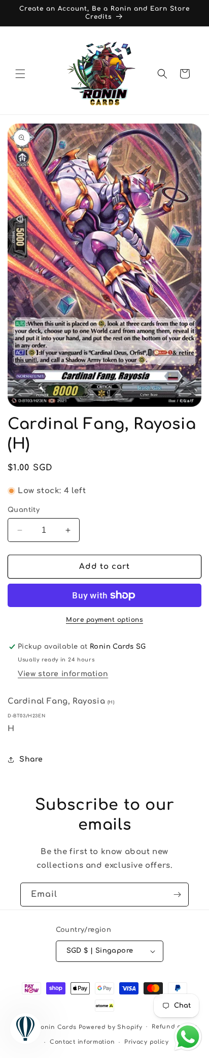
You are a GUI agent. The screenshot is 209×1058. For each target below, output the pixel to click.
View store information (63, 674)
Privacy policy (146, 1042)
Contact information (82, 1042)
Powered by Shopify (111, 1026)
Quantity (24, 509)
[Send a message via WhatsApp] (188, 1037)
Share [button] (31, 759)
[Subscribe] (177, 894)
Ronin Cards (57, 1026)
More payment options (104, 619)
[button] (20, 74)
